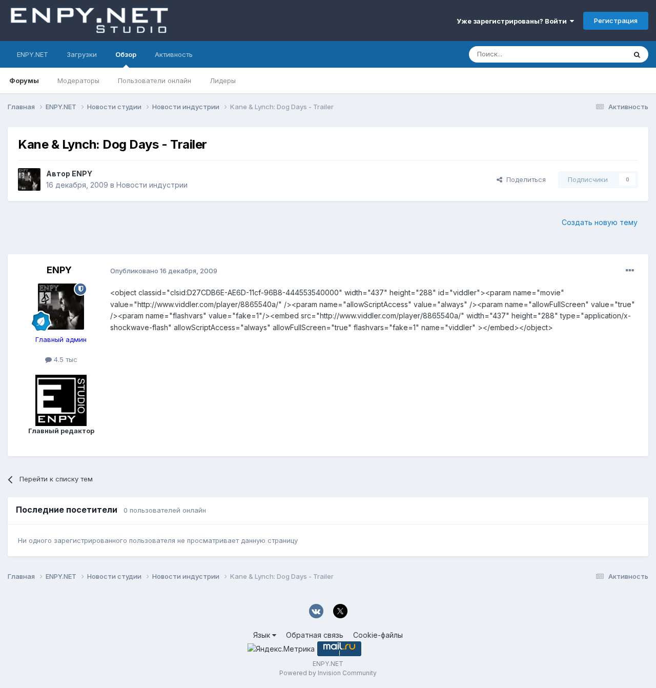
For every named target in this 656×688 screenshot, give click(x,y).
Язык (262, 635)
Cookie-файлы (378, 635)
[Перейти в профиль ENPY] (29, 179)
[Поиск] (637, 54)
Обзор (125, 54)
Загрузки (82, 54)
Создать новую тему (600, 222)
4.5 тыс (64, 359)
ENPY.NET (32, 54)
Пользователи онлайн (154, 80)
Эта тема (598, 54)
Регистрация (616, 20)
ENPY (82, 173)
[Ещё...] (630, 271)
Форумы (24, 80)
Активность (174, 54)
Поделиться (524, 179)
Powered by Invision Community (328, 673)
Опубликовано (163, 271)
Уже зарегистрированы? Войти (513, 21)
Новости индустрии (152, 184)
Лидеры (223, 80)
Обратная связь (314, 635)
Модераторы (78, 80)
